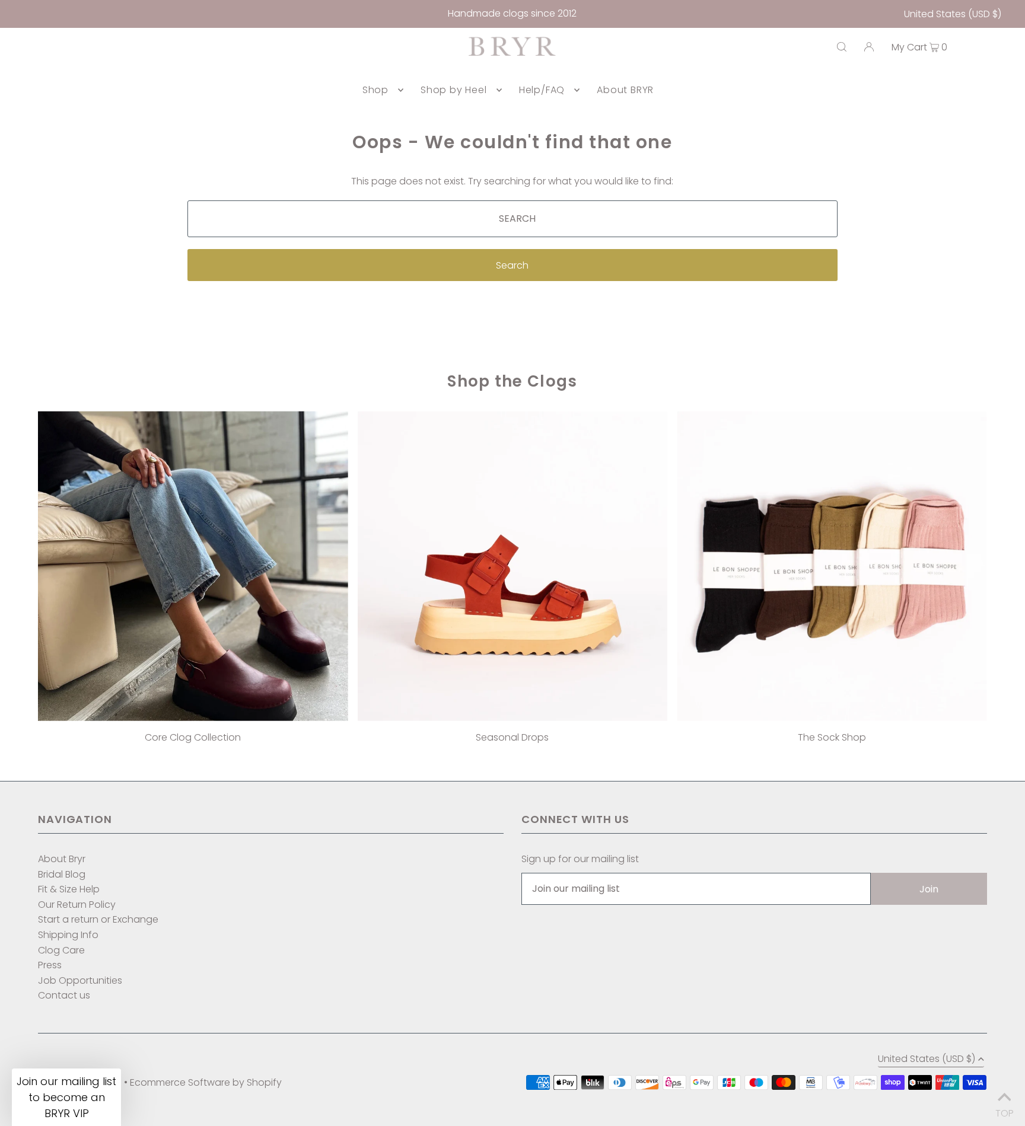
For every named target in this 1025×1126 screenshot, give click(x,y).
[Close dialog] (630, 455)
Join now (446, 645)
